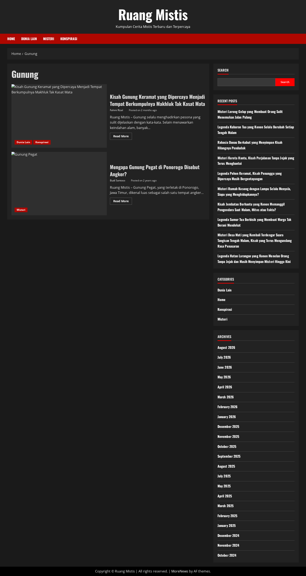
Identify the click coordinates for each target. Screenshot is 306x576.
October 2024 (227, 555)
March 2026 (226, 396)
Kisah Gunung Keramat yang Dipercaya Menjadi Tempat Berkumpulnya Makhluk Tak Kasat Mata (59, 116)
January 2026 (227, 416)
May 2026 (224, 376)
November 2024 (228, 545)
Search (223, 70)
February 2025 (227, 515)
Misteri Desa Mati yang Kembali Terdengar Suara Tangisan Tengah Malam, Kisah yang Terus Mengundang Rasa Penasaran (255, 240)
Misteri (48, 38)
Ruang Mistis (153, 14)
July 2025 (224, 475)
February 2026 (228, 406)
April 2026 (225, 386)
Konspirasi (68, 38)
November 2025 (228, 436)
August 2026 (226, 347)
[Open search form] (297, 39)
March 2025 (226, 505)
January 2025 (227, 525)
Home (11, 38)
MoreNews (179, 571)
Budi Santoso (117, 180)
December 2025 (228, 426)
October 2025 (227, 446)
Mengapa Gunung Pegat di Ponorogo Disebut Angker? (59, 183)
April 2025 (225, 495)
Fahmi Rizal (116, 110)
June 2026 (225, 367)
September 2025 (229, 456)
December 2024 (228, 535)
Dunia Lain (29, 38)
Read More (122, 137)
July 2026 (224, 357)
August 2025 (226, 466)
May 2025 (224, 485)
